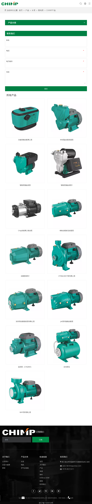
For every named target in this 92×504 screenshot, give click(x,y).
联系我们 (43, 484)
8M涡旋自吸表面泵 (66, 140)
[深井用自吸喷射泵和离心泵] (25, 299)
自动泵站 (67, 367)
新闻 (41, 481)
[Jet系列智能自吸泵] (66, 299)
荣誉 (3, 468)
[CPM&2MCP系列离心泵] (66, 254)
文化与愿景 (6, 465)
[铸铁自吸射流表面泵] (66, 209)
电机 (22, 465)
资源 (41, 471)
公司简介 (5, 461)
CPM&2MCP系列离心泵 (66, 276)
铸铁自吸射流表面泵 (67, 230)
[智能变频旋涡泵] (25, 163)
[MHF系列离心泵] (25, 390)
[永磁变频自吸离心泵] (25, 118)
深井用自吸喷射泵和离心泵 (25, 321)
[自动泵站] (66, 345)
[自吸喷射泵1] (25, 254)
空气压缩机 (25, 468)
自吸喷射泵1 (25, 276)
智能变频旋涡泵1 (67, 185)
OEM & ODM (44, 478)
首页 (41, 461)
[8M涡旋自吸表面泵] (66, 118)
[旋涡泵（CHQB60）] (25, 345)
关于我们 (43, 465)
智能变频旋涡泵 (25, 185)
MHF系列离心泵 (25, 412)
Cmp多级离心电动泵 (25, 230)
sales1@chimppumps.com (71, 466)
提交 (46, 89)
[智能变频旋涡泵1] (66, 163)
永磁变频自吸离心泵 (25, 140)
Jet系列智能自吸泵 (66, 321)
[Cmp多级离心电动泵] (25, 209)
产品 (41, 468)
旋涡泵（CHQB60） (25, 367)
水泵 (22, 461)
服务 (41, 474)
